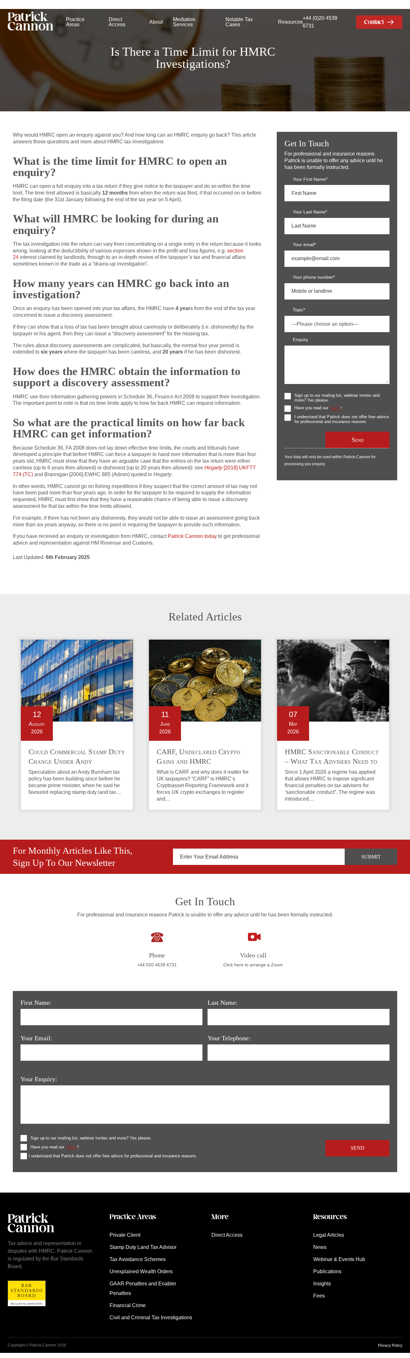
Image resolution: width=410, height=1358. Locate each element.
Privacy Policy (390, 1345)
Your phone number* (314, 277)
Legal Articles (328, 1235)
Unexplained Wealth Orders (141, 1271)
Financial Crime (128, 1305)
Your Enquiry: (38, 1078)
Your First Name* (310, 179)
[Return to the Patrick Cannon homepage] (31, 1235)
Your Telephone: (229, 1038)
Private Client (125, 1235)
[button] (379, 22)
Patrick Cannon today (192, 536)
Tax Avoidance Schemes (138, 1259)
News (319, 1247)
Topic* (299, 309)
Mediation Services (184, 22)
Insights (322, 1283)
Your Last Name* (310, 211)
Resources (290, 22)
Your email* (304, 244)
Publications (327, 1271)
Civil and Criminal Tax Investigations (151, 1317)
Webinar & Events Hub (339, 1259)
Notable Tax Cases (239, 22)
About (156, 22)
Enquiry (300, 339)
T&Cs (335, 408)
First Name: (36, 1002)
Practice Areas (75, 22)
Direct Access (117, 22)
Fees (319, 1295)
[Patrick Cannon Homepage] (30, 22)
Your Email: (36, 1038)
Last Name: (223, 1002)
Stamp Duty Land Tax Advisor (143, 1247)
